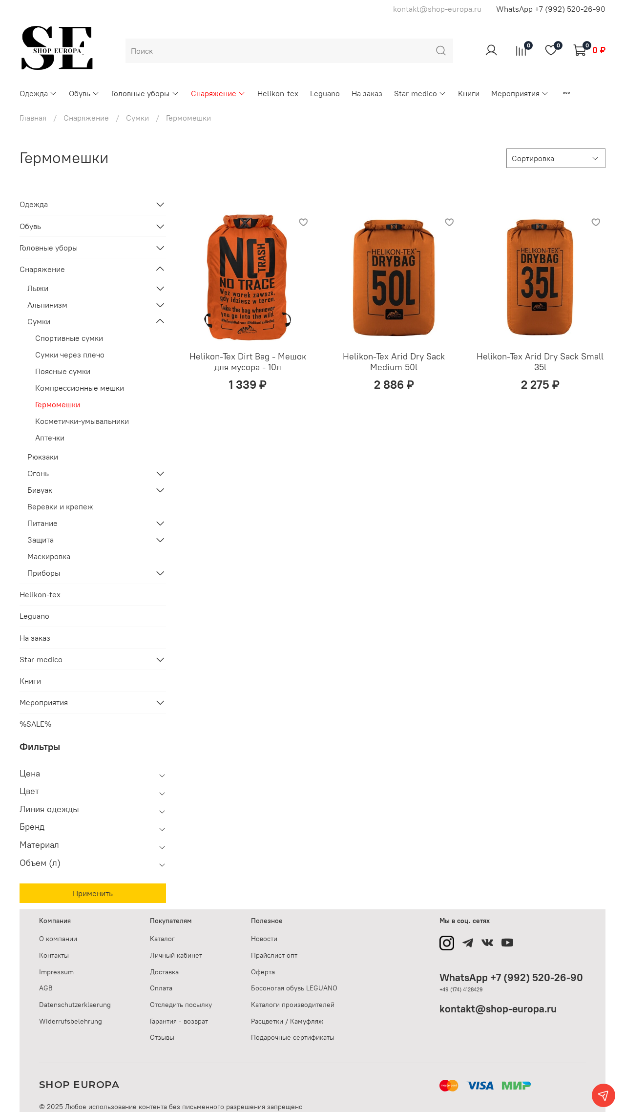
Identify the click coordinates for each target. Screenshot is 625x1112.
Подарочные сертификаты (292, 1037)
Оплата (161, 988)
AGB (46, 988)
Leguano (325, 93)
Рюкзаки (42, 457)
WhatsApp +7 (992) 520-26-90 (550, 9)
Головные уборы (140, 93)
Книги (468, 93)
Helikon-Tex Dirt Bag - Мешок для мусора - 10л (247, 362)
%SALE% (35, 724)
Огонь (38, 473)
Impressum (56, 971)
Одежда (34, 93)
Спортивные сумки (69, 338)
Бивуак (39, 490)
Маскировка (48, 556)
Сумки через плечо (69, 354)
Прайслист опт (274, 955)
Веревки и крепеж (60, 506)
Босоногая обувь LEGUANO (294, 988)
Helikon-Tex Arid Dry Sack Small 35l (540, 362)
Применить (93, 893)
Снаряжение (213, 93)
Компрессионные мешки (79, 388)
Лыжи (37, 288)
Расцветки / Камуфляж (287, 1021)
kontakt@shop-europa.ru (498, 1008)
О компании (58, 938)
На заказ (367, 93)
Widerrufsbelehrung (70, 1021)
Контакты (54, 955)
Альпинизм (47, 305)
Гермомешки (57, 404)
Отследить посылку (181, 1004)
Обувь (79, 93)
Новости (264, 938)
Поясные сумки (62, 371)
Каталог (162, 938)
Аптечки (49, 437)
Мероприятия (515, 93)
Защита (40, 540)
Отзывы (162, 1037)
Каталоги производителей (292, 1004)
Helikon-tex (277, 93)
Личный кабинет (176, 955)
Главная (33, 118)
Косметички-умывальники (82, 421)
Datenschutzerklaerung (75, 1004)
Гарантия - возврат (179, 1021)
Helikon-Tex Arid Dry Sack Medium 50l (394, 362)
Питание (42, 523)
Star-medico (415, 93)
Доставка (164, 971)
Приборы (43, 573)
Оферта (263, 971)
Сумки (137, 118)
